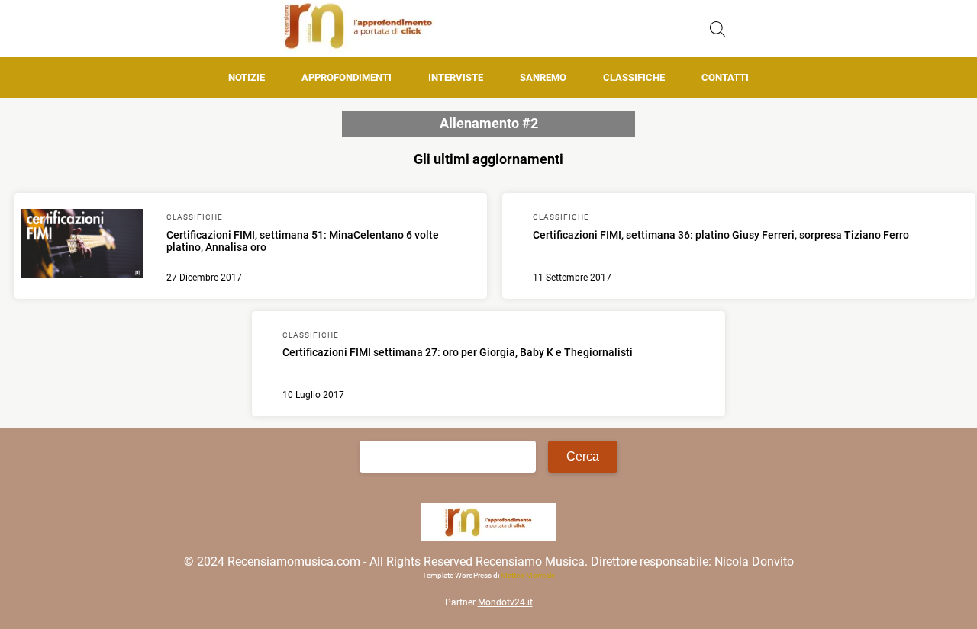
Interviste (455, 77)
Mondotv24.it (505, 602)
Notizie (246, 77)
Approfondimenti (346, 77)
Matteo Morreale (528, 575)
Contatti (725, 77)
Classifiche (634, 77)
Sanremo (543, 77)
